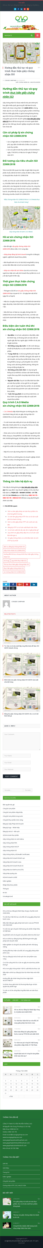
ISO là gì (6, 561)
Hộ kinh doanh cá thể (10, 877)
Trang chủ (6, 1172)
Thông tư (6, 889)
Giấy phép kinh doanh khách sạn (14, 858)
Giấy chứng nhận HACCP (11, 847)
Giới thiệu (6, 1168)
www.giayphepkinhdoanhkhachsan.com (16, 1143)
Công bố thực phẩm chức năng (13, 820)
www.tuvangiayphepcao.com (12, 1137)
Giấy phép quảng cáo (10, 873)
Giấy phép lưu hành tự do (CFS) (13, 870)
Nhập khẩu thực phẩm (10, 885)
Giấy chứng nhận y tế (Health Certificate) (16, 854)
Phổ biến (7, 1000)
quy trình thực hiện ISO (19, 561)
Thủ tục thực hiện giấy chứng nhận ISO (16, 564)
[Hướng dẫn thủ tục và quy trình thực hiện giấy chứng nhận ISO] (21, 54)
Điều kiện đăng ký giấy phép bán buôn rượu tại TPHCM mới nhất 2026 (26, 1033)
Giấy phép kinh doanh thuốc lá (13, 866)
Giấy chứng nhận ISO (22, 82)
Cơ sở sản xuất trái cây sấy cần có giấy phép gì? (23, 530)
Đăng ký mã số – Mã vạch (11, 831)
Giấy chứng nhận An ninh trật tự (13, 839)
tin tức (5, 893)
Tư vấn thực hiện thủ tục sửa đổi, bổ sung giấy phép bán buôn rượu (26, 1022)
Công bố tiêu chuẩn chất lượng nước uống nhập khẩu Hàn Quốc (25, 1227)
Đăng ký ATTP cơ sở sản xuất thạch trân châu (22, 527)
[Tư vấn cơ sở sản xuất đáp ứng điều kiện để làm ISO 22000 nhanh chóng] (21, 631)
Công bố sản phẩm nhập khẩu (13, 812)
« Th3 (11, 1096)
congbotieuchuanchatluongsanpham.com (18, 1241)
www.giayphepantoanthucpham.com (15, 1140)
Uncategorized (35, 82)
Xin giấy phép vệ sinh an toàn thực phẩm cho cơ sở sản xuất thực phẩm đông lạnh (25, 1203)
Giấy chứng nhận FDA (10, 843)
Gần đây (15, 1000)
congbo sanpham (10, 80)
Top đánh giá (25, 1000)
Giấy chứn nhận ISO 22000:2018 (14, 550)
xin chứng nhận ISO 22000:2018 (14, 572)
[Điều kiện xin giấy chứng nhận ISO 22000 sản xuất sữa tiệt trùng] (21, 665)
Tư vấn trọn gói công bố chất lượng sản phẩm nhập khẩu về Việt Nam (26, 1044)
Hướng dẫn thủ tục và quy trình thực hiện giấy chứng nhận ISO (21, 555)
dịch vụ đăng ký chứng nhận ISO (14, 547)
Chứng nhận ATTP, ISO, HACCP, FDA (14, 1185)
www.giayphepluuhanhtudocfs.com (14, 1145)
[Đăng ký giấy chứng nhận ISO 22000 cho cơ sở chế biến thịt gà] (21, 699)
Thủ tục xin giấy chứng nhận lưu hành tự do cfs (26, 1216)
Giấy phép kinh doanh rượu (12, 862)
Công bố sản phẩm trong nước (13, 816)
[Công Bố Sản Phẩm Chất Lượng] (21, 18)
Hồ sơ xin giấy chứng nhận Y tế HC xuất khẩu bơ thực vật (21, 968)
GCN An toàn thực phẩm (11, 835)
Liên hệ (5, 1164)
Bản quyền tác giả (8, 805)
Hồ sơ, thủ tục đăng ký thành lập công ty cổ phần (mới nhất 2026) (22, 5)
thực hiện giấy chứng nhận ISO (14, 568)
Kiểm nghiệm (7, 881)
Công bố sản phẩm (9, 808)
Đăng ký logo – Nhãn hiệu (11, 828)
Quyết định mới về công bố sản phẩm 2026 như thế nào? (21, 935)
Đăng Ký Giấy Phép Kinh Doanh (13, 824)
